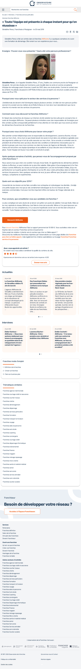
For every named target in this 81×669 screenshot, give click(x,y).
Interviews (11, 15)
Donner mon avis (40, 262)
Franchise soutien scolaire (11, 482)
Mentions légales (46, 659)
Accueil (4, 15)
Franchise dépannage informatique (14, 443)
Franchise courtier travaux (11, 398)
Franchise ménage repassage (12, 457)
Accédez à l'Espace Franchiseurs (22, 511)
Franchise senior (8, 468)
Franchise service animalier (12, 475)
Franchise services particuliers (25, 15)
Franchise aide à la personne (12, 426)
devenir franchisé (12, 227)
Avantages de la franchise (11, 553)
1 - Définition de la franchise (12, 367)
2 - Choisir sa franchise (10, 371)
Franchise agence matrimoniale (13, 391)
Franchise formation (9, 415)
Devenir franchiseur (9, 538)
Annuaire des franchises (10, 536)
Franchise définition (9, 530)
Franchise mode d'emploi (13, 361)
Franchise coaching (9, 433)
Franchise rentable (9, 556)
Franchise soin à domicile (11, 478)
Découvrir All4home (15, 220)
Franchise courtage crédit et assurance (15, 394)
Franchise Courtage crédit (11, 600)
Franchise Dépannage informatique (14, 603)
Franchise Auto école (9, 592)
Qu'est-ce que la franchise (11, 545)
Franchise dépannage (10, 408)
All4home (45, 39)
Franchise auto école (9, 429)
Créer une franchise (9, 548)
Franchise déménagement (11, 405)
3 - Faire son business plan (11, 374)
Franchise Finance (8, 608)
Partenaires (6, 528)
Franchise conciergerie (10, 436)
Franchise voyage (8, 422)
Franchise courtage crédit (11, 440)
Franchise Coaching (9, 595)
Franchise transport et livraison (13, 419)
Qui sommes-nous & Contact (49, 654)
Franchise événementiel (11, 447)
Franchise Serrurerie (9, 624)
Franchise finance (8, 450)
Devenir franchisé (8, 551)
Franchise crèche (8, 401)
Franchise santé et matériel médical (14, 464)
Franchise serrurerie (9, 471)
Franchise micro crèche (10, 461)
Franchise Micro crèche (10, 616)
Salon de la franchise (9, 533)
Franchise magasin (9, 454)
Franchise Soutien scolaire (11, 632)
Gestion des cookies (6, 664)
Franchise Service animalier (11, 626)
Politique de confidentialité (8, 659)
